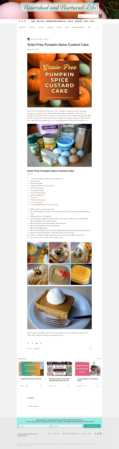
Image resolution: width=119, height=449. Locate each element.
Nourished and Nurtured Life (30, 434)
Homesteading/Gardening (78, 27)
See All (98, 358)
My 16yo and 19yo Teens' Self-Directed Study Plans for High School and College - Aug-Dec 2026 (59, 379)
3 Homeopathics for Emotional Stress (87, 379)
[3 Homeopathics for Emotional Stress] (87, 369)
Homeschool (32, 27)
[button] (75, 15)
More (89, 27)
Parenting (59, 27)
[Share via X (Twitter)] (32, 343)
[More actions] (91, 39)
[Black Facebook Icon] (22, 21)
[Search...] (100, 16)
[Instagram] (20, 21)
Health (66, 27)
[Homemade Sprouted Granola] (31, 369)
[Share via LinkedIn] (36, 343)
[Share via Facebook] (28, 343)
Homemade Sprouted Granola (31, 379)
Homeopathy (50, 27)
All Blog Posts (22, 27)
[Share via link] (41, 343)
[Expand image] (37, 252)
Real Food (41, 27)
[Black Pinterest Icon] (25, 21)
